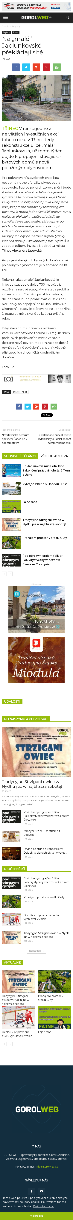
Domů (5, 26)
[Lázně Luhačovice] (36, 609)
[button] (68, 18)
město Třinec (20, 391)
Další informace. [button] (43, 1206)
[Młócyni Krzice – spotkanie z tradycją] (11, 835)
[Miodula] (36, 660)
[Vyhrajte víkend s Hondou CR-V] (11, 488)
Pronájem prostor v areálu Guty (44, 538)
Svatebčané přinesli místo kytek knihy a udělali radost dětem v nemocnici (54, 439)
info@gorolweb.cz (47, 1166)
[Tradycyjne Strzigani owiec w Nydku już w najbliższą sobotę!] (11, 524)
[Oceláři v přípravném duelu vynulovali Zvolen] (11, 919)
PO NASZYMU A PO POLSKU (25, 719)
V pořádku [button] (36, 1215)
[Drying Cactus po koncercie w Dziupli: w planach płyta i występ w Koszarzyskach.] (11, 853)
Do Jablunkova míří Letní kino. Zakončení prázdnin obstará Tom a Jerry (46, 470)
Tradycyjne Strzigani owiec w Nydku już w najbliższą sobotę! (32, 784)
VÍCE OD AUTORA (54, 456)
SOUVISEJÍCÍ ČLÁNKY (20, 456)
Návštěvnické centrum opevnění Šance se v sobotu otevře (15, 439)
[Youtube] (41, 1191)
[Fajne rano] (11, 506)
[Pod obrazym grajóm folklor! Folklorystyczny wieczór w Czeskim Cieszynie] (11, 560)
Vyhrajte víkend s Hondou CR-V (44, 484)
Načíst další (35, 950)
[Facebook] (31, 1191)
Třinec (15, 32)
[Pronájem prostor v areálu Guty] (11, 542)
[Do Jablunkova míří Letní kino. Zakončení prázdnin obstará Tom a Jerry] (11, 470)
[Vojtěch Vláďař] (36, 378)
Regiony (16, 26)
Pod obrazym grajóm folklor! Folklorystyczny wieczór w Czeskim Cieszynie (42, 560)
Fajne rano (29, 502)
